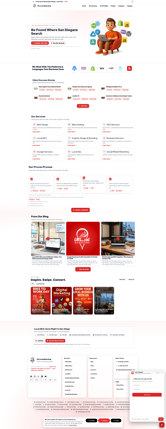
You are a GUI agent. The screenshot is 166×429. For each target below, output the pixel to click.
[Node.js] (93, 25)
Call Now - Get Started (81, 210)
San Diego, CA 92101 (123, 361)
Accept (104, 420)
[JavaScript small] (124, 40)
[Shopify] (120, 23)
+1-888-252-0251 (123, 365)
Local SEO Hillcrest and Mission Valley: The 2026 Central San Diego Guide (47, 257)
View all (131, 279)
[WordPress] (128, 34)
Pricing (113, 6)
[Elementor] (93, 42)
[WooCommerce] (123, 32)
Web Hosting (68, 365)
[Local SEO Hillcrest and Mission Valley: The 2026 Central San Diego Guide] (48, 239)
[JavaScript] (127, 25)
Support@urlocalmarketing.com (126, 369)
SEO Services (68, 369)
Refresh (122, 279)
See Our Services (58, 43)
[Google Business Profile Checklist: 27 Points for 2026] (83, 239)
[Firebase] (97, 32)
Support (129, 6)
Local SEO (67, 374)
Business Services (69, 382)
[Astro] (93, 34)
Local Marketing (40, 283)
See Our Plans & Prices (56, 341)
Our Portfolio (104, 6)
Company (121, 6)
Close (117, 420)
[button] (83, 106)
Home (84, 6)
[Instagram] (34, 376)
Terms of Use (119, 389)
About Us (93, 369)
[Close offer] (132, 2)
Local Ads (67, 390)
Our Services (93, 6)
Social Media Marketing (71, 394)
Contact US (94, 374)
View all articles (84, 269)
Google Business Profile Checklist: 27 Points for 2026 (82, 257)
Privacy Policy (119, 385)
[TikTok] (38, 376)
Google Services (69, 386)
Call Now (40, 341)
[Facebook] (31, 376)
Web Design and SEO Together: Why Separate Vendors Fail (117, 257)
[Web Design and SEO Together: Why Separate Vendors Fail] (118, 239)
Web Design (68, 361)
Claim (67, 1)
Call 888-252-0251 (40, 43)
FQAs (92, 365)
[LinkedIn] (42, 376)
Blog (92, 361)
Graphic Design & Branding (72, 378)
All (32, 283)
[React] (97, 23)
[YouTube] (45, 376)
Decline (92, 420)
